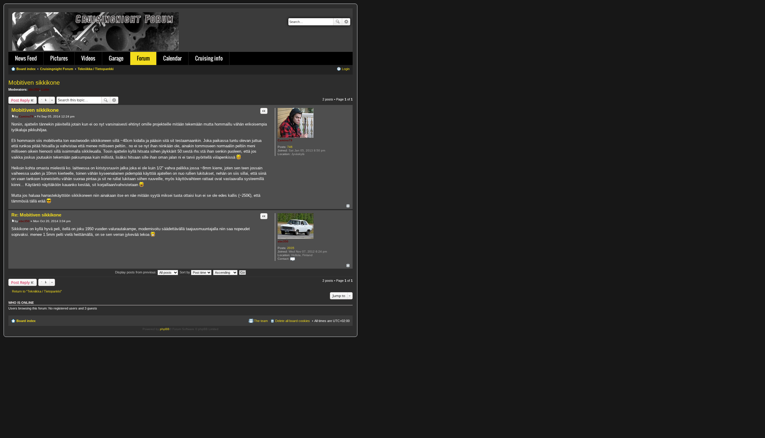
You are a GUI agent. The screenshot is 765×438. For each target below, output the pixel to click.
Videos (88, 58)
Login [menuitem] (346, 69)
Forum (143, 58)
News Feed (26, 58)
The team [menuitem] (261, 321)
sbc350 (33, 89)
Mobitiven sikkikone (34, 82)
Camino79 (285, 140)
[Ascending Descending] (225, 272)
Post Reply (20, 100)
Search (337, 21)
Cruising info (209, 58)
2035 (290, 248)
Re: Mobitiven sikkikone (36, 214)
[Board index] (96, 30)
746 (290, 146)
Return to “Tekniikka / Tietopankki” (37, 291)
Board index (26, 321)
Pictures (59, 58)
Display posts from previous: (136, 272)
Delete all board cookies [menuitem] (292, 321)
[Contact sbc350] (292, 258)
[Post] (13, 116)
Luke (45, 89)
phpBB (164, 329)
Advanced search (346, 21)
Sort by (185, 272)
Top (348, 206)
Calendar (172, 58)
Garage (116, 58)
